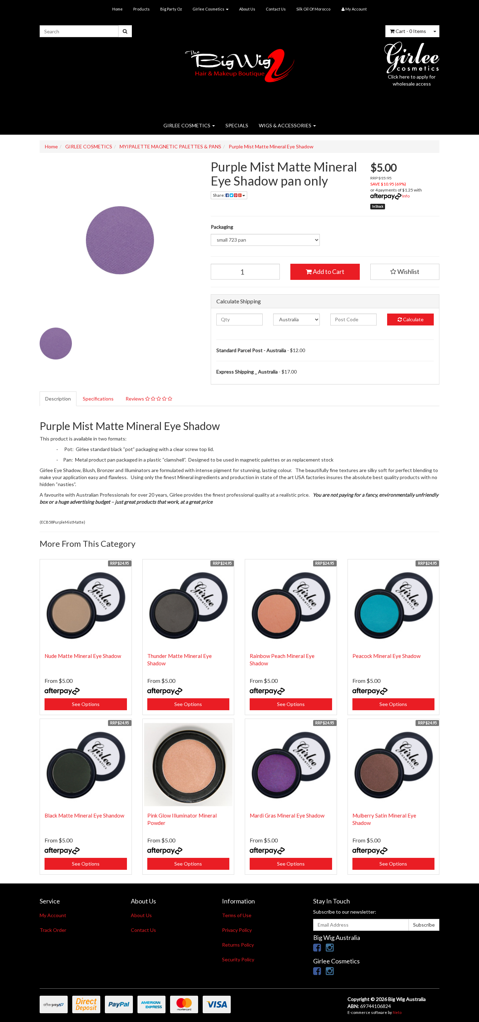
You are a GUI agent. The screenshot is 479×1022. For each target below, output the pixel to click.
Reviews (135, 399)
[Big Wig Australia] (239, 63)
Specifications (98, 399)
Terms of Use (236, 915)
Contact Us (276, 9)
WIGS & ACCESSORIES (285, 125)
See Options (86, 704)
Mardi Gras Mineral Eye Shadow (287, 815)
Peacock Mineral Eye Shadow (386, 656)
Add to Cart (328, 271)
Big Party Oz (171, 9)
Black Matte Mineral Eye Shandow (84, 815)
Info (406, 196)
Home (117, 9)
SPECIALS (236, 125)
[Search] (125, 31)
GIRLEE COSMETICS (187, 125)
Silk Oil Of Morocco (313, 9)
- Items (411, 31)
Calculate (413, 319)
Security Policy (238, 959)
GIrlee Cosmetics (209, 9)
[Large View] (56, 344)
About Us (247, 9)
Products (141, 9)
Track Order (53, 930)
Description (58, 399)
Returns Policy (238, 945)
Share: (219, 195)
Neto (397, 1012)
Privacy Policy (237, 930)
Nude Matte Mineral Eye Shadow (83, 656)
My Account (53, 915)
